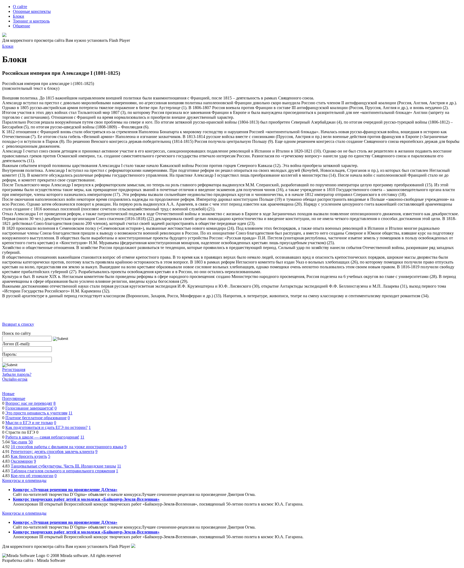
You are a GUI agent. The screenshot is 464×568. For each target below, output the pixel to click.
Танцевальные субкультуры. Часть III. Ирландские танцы (63, 466)
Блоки (7, 46)
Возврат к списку (18, 324)
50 (30, 442)
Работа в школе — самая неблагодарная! (42, 437)
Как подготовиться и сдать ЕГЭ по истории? (46, 427)
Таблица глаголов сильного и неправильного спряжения (63, 471)
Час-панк (19, 442)
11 (70, 413)
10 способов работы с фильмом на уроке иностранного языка (67, 446)
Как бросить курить (29, 456)
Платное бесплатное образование (36, 417)
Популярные (13, 398)
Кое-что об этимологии (32, 475)
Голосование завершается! (29, 408)
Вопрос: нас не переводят (28, 403)
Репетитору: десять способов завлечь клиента (52, 451)
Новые (8, 393)
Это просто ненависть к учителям (36, 413)
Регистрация (13, 369)
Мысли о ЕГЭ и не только (29, 422)
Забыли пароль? (16, 374)
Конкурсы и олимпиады (24, 480)
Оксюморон (22, 461)
